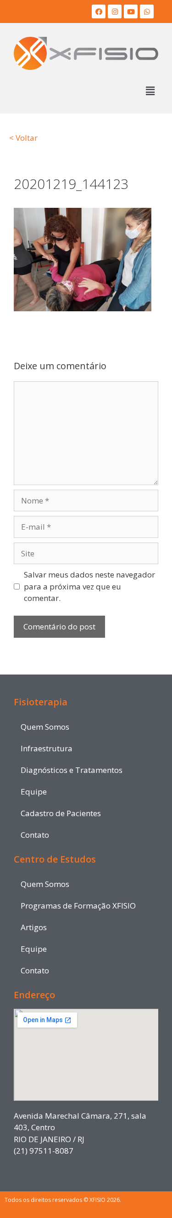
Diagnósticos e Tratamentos (71, 770)
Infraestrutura (46, 748)
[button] (150, 90)
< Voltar (23, 137)
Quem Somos (45, 726)
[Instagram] (115, 11)
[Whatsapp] (147, 11)
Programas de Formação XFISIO (78, 905)
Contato (35, 834)
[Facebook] (98, 11)
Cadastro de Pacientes (61, 813)
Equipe (34, 791)
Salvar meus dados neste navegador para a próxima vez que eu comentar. (89, 586)
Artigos (34, 927)
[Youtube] (131, 11)
